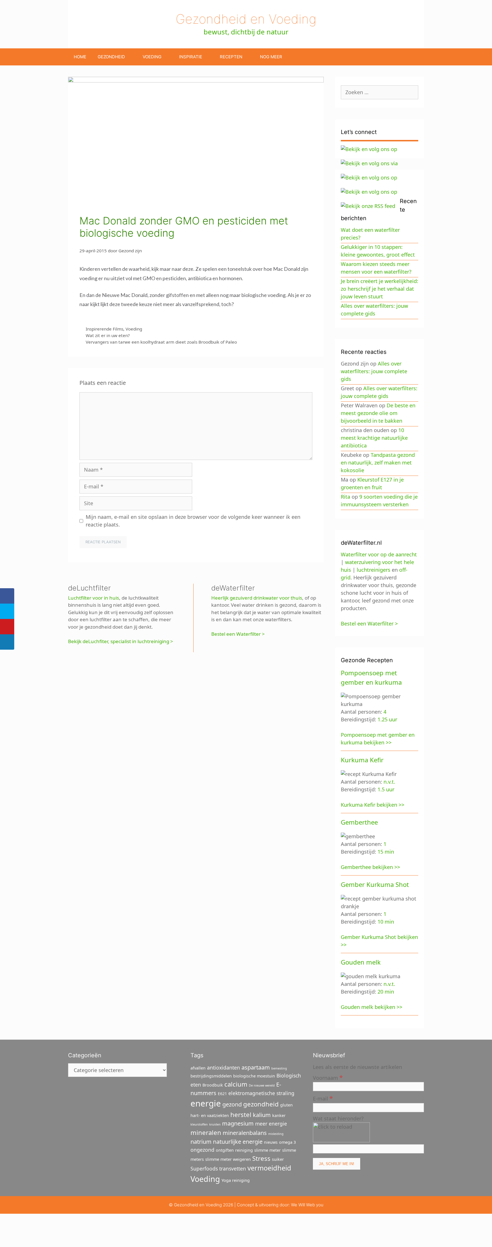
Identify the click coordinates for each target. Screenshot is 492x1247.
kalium (262, 1115)
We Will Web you (307, 1204)
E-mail (323, 1098)
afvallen (198, 1068)
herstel (240, 1114)
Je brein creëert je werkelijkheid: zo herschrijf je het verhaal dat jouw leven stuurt (379, 289)
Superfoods (204, 1168)
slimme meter (267, 1150)
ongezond (202, 1149)
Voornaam (328, 1077)
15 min (386, 851)
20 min (386, 991)
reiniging (244, 1150)
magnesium (238, 1123)
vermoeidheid (269, 1167)
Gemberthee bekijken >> (370, 867)
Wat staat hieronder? (338, 1118)
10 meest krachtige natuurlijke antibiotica (374, 438)
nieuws (271, 1142)
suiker (278, 1159)
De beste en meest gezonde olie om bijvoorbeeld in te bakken (378, 413)
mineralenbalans (245, 1133)
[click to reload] (341, 1132)
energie (205, 1103)
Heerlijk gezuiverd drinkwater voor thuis (256, 597)
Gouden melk (361, 962)
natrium (201, 1141)
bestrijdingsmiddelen (211, 1076)
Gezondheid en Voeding (246, 19)
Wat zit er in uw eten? (108, 335)
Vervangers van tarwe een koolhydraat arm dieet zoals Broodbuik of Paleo (161, 342)
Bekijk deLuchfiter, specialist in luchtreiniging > (120, 641)
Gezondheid (111, 56)
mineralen (205, 1132)
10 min (386, 921)
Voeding (152, 56)
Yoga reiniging (236, 1180)
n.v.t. (389, 781)
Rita (345, 496)
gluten (286, 1105)
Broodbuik (212, 1085)
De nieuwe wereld (262, 1085)
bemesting (279, 1068)
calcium (235, 1084)
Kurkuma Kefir (362, 759)
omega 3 (287, 1142)
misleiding (276, 1134)
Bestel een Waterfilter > (238, 634)
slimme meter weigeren (228, 1159)
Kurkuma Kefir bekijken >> (372, 804)
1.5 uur (386, 789)
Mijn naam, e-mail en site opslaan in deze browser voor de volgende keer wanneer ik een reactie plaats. (193, 520)
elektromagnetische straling (261, 1093)
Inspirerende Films (104, 329)
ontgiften (225, 1150)
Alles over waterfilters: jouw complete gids (374, 371)
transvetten (232, 1168)
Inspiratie (190, 56)
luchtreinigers (373, 569)
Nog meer (271, 56)
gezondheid (261, 1104)
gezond (232, 1104)
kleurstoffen (199, 1124)
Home (80, 56)
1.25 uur (387, 719)
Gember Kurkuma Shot (375, 884)
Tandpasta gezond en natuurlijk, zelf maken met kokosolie (378, 462)
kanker (279, 1115)
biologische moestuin (254, 1076)
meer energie (271, 1123)
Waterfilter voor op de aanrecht (379, 554)
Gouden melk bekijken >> (371, 1007)
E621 (222, 1093)
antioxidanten (223, 1067)
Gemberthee (359, 822)
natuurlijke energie (238, 1141)
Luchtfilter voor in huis (93, 597)
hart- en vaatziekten (209, 1115)
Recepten (231, 56)
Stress (261, 1158)
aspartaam (255, 1067)
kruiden (215, 1124)
